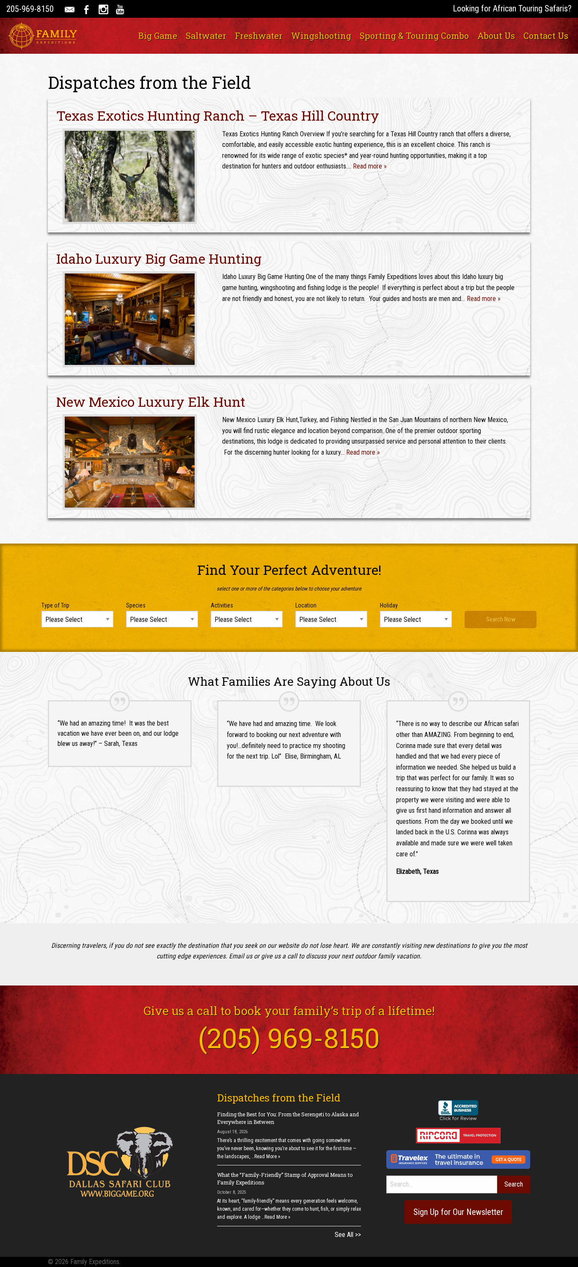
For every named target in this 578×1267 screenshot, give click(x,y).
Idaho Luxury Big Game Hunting (158, 258)
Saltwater (206, 35)
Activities (222, 605)
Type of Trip (55, 605)
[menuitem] (157, 35)
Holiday (389, 605)
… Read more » (367, 166)
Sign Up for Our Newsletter (458, 1212)
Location (306, 605)
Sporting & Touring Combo (414, 35)
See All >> (348, 1235)
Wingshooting (321, 35)
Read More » (267, 1156)
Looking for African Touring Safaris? (512, 8)
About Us (496, 35)
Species (136, 605)
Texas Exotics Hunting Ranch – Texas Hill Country (217, 115)
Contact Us (545, 35)
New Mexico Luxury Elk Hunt (150, 401)
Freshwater (259, 35)
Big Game (157, 35)
